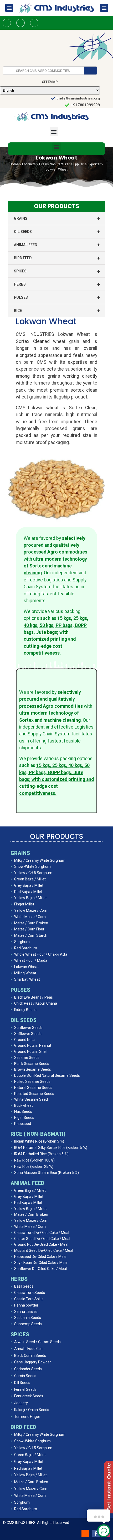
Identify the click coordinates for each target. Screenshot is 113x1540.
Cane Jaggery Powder (32, 1362)
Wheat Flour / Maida (30, 960)
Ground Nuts (24, 1040)
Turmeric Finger (27, 1416)
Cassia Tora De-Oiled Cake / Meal (41, 1232)
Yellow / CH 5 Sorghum (33, 873)
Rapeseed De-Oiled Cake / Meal (40, 1256)
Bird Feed (57, 258)
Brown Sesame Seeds (32, 1069)
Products (29, 164)
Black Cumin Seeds (30, 1355)
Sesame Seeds (26, 1057)
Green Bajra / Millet (30, 879)
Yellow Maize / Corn (30, 910)
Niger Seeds (24, 1117)
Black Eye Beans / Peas (33, 997)
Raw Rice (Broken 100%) (34, 1160)
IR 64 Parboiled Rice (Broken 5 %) (41, 1154)
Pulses (57, 297)
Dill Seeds (22, 1382)
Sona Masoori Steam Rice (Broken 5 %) (46, 1172)
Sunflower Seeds (28, 1027)
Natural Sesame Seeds (33, 1087)
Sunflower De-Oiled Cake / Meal (40, 1269)
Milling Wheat (25, 973)
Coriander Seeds (28, 1369)
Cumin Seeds (25, 1376)
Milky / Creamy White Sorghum (39, 860)
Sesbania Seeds (27, 1317)
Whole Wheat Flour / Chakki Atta (40, 954)
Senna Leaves (26, 1311)
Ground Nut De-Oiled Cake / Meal (41, 1244)
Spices (57, 271)
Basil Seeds (23, 1286)
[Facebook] (7, 23)
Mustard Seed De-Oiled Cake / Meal (43, 1250)
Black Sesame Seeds (31, 1063)
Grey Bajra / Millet (28, 885)
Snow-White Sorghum (32, 866)
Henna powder (26, 1305)
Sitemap (50, 82)
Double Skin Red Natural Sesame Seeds (47, 1075)
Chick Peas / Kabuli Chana (35, 1003)
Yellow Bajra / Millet (30, 898)
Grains (57, 218)
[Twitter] (20, 23)
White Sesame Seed (31, 1099)
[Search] (90, 70)
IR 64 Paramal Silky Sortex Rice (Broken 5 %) (50, 1147)
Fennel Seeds (25, 1389)
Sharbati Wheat (27, 979)
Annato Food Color (29, 1349)
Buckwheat (23, 1105)
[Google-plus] (34, 23)
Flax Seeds (23, 1111)
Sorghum (22, 942)
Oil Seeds (57, 231)
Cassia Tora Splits (29, 1299)
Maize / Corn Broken (31, 923)
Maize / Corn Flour (29, 929)
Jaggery (21, 1403)
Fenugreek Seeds (28, 1396)
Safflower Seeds (28, 1033)
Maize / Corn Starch (30, 935)
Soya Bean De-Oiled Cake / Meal (41, 1262)
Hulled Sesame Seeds (32, 1081)
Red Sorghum (25, 948)
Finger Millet (24, 904)
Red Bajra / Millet (28, 892)
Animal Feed (57, 245)
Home (14, 164)
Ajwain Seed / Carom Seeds (37, 1342)
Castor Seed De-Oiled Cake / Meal (42, 1239)
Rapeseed (22, 1124)
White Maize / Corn (30, 917)
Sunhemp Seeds (28, 1324)
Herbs (57, 284)
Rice (57, 310)
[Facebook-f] (96, 1533)
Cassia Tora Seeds (29, 1292)
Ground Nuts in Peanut (32, 1045)
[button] (9, 8)
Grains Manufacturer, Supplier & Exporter (70, 164)
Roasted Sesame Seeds (34, 1094)
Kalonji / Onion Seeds (31, 1410)
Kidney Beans (25, 1010)
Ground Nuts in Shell (30, 1051)
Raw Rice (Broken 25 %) (33, 1166)
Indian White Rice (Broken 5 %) (39, 1141)
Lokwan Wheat (26, 967)
